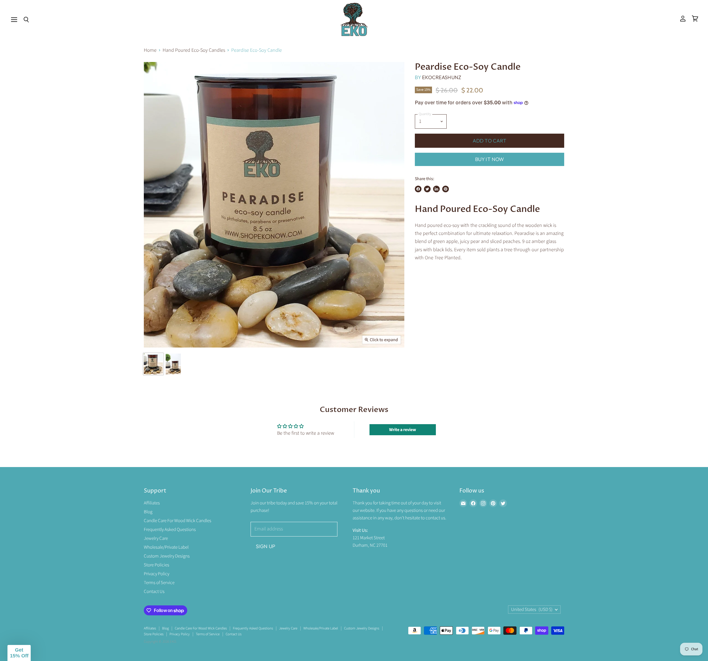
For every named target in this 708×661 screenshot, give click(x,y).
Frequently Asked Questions (170, 529)
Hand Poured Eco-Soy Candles (194, 50)
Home (150, 50)
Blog (148, 512)
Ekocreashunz (441, 77)
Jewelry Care (156, 538)
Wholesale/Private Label (166, 547)
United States (532, 609)
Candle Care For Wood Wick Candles (177, 520)
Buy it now (489, 159)
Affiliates (152, 503)
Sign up (265, 546)
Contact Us (154, 591)
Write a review (402, 430)
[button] (19, 653)
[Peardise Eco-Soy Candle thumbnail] (153, 364)
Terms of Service (159, 582)
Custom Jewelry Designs (167, 556)
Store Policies (156, 565)
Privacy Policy (156, 574)
